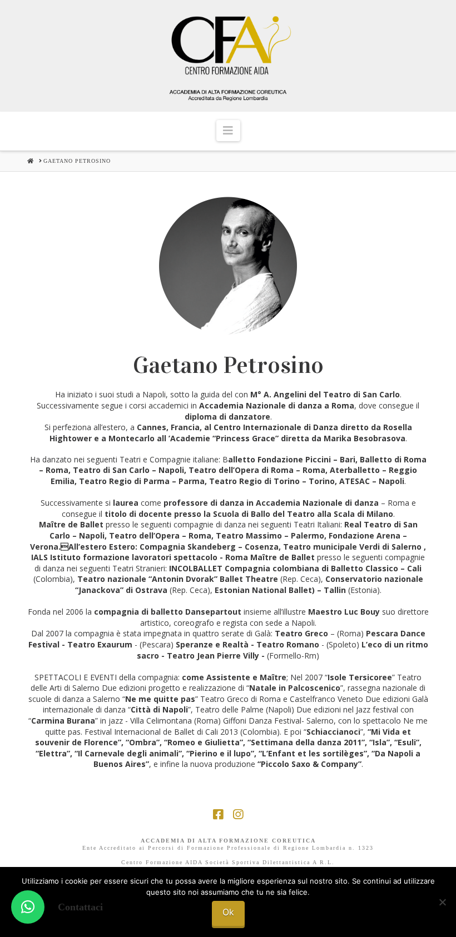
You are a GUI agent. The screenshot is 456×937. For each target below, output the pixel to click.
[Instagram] (238, 814)
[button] (228, 130)
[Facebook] (218, 814)
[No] (442, 902)
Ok (228, 912)
